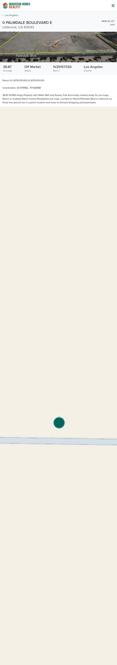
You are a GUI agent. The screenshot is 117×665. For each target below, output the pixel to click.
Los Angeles (11, 15)
